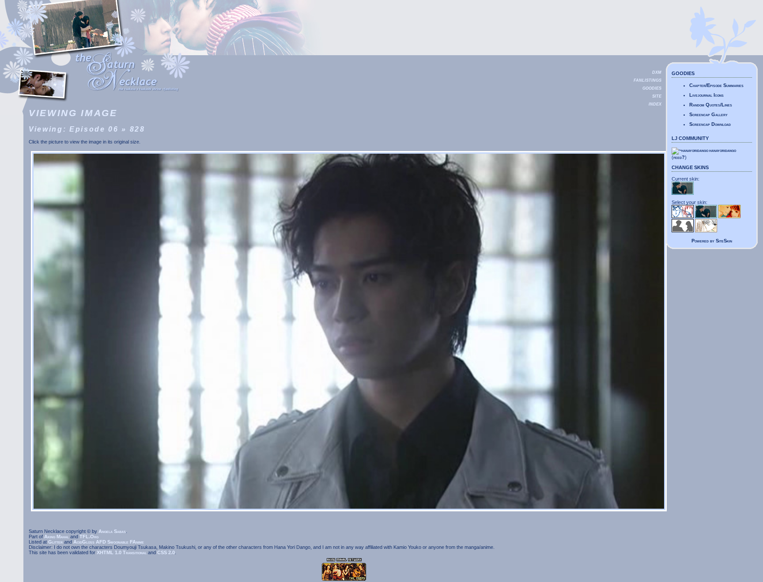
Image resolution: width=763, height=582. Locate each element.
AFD (101, 541)
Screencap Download (710, 124)
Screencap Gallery (708, 114)
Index (655, 104)
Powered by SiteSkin (711, 240)
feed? (679, 157)
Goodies (651, 88)
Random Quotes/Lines (710, 104)
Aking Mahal (56, 536)
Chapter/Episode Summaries (716, 85)
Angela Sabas (112, 531)
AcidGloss (83, 541)
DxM (656, 72)
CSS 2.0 (166, 552)
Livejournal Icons (706, 95)
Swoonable (117, 541)
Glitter (55, 541)
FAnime (137, 541)
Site (656, 96)
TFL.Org (88, 536)
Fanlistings (647, 80)
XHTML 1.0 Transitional (122, 552)
